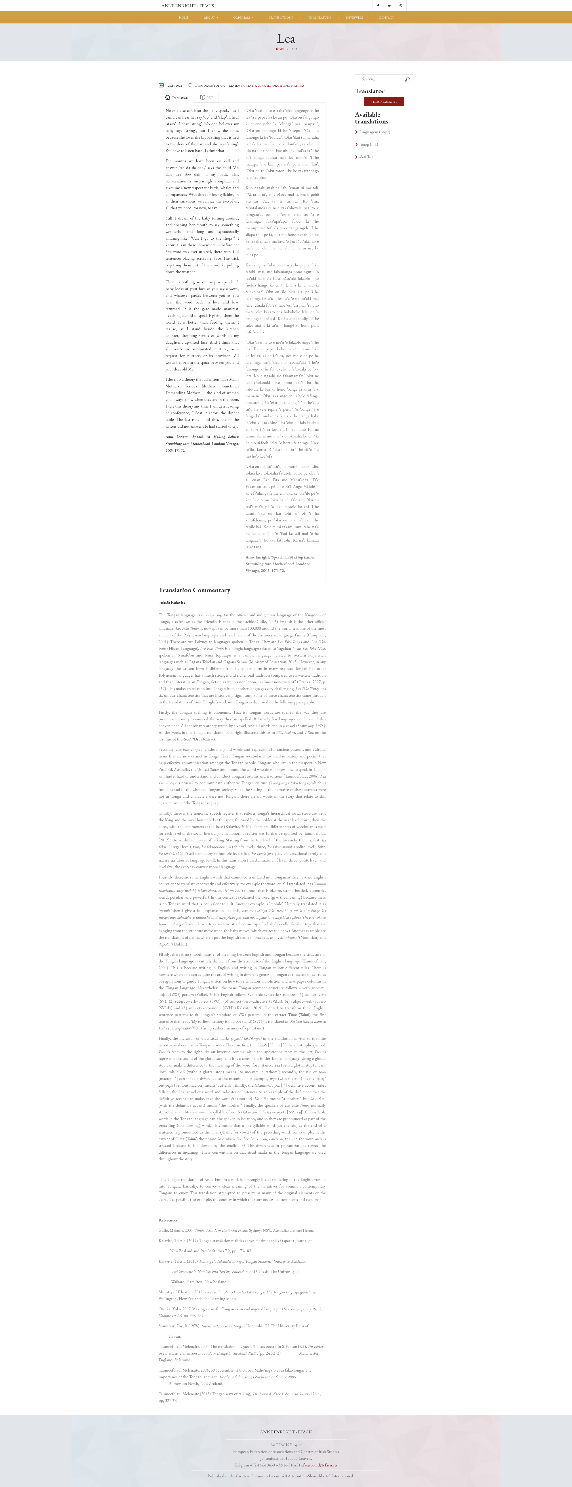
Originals (241, 17)
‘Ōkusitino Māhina (287, 86)
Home (184, 17)
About (209, 17)
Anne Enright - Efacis (187, 5)
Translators (319, 17)
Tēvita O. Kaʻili (258, 86)
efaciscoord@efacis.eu (319, 1465)
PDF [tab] (209, 97)
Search (407, 79)
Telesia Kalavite (384, 102)
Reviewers (355, 17)
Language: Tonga (210, 86)
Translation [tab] (179, 97)
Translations (281, 17)
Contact (386, 17)
